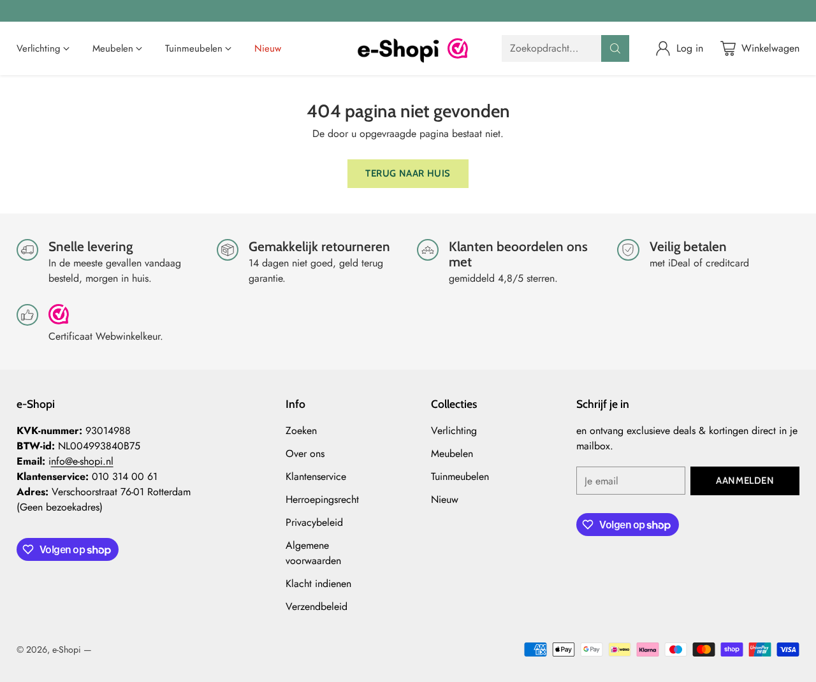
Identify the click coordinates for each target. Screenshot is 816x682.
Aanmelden (745, 480)
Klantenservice (316, 476)
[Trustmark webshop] (58, 320)
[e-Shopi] (398, 48)
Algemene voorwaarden (313, 553)
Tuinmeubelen (460, 476)
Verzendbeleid (316, 606)
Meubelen (452, 453)
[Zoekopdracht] (615, 48)
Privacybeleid (314, 522)
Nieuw (444, 499)
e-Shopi (66, 649)
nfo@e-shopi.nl (82, 461)
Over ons (305, 453)
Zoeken (301, 430)
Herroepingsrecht (322, 499)
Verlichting (454, 430)
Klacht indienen (318, 583)
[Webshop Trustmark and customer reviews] (458, 48)
